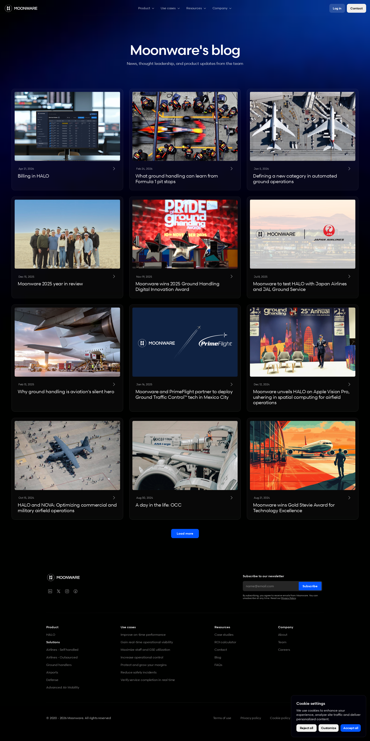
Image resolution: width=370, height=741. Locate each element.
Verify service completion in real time (148, 680)
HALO (50, 634)
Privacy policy (250, 718)
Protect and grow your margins (143, 665)
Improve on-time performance (143, 634)
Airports (52, 672)
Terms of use (222, 718)
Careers (284, 650)
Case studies (223, 634)
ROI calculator (225, 642)
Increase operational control (142, 657)
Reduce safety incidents (138, 672)
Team (282, 642)
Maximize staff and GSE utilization (145, 650)
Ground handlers (58, 665)
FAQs (218, 665)
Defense (52, 680)
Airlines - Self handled (62, 650)
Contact (220, 650)
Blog (217, 657)
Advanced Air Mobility (62, 687)
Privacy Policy (288, 598)
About (282, 634)
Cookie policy (280, 718)
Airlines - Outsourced (62, 657)
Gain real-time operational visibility (147, 642)
